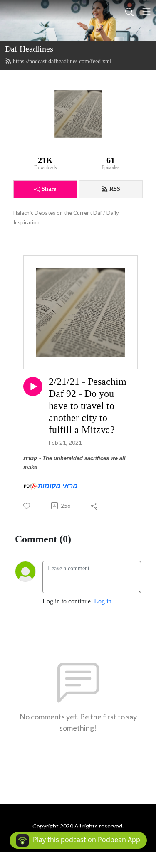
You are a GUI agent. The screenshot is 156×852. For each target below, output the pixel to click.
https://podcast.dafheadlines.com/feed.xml (62, 61)
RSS (114, 189)
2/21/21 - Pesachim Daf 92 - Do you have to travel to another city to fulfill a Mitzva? (87, 405)
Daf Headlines (29, 48)
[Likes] (27, 506)
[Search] (129, 11)
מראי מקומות (58, 485)
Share (49, 189)
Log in (102, 601)
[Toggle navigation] (146, 12)
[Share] (94, 505)
